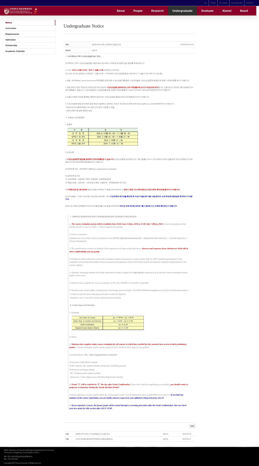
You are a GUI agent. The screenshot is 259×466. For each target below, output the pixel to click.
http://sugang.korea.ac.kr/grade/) (105, 169)
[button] (94, 50)
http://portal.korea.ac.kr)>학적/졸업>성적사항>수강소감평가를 (101, 80)
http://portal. (139, 272)
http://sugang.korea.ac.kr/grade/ (103, 355)
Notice (8, 22)
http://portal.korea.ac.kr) (130, 238)
